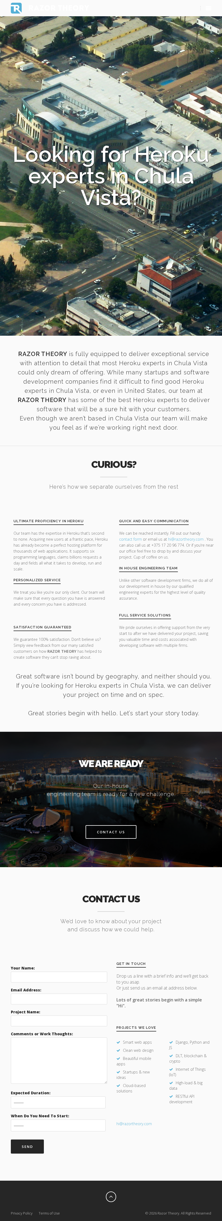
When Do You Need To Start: (40, 1115)
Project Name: (25, 1011)
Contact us (111, 832)
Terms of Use (49, 1213)
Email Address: (26, 990)
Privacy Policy (21, 1213)
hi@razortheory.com (186, 539)
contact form (130, 539)
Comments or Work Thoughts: (42, 1033)
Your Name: (23, 968)
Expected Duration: (30, 1092)
